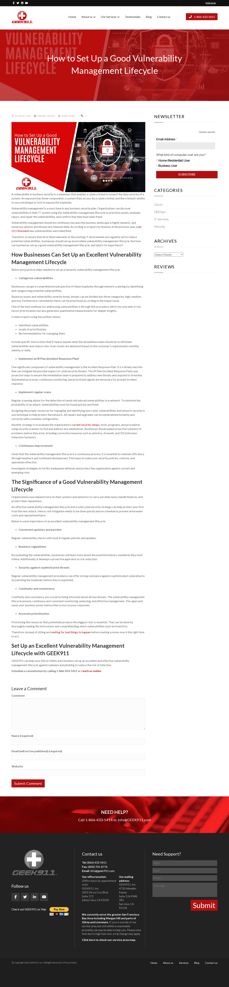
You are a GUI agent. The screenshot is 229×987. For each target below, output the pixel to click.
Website (17, 766)
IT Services (161, 219)
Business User (168, 165)
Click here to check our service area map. (109, 939)
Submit (204, 905)
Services (184, 962)
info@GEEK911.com (134, 820)
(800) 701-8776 (98, 866)
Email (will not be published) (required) (36, 751)
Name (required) (22, 735)
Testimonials (132, 16)
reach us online (91, 671)
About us (86, 16)
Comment (18, 695)
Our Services (108, 16)
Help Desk (211, 3)
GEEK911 (41, 116)
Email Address (166, 139)
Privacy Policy (70, 962)
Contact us (163, 16)
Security (51, 116)
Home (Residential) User (174, 160)
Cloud (158, 204)
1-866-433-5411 (204, 16)
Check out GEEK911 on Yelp (28, 909)
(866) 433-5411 (97, 862)
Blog (149, 16)
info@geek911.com (102, 870)
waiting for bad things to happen (71, 632)
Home (72, 16)
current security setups (86, 424)
